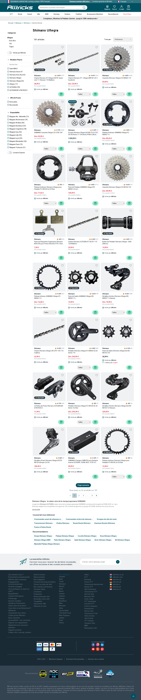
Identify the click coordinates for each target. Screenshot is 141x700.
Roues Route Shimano (82, 523)
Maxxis (61, 586)
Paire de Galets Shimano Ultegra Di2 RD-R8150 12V (116, 352)
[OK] (118, 562)
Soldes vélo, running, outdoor (19, 632)
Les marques (64, 574)
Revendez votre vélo (42, 599)
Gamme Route (37, 23)
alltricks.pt (117, 587)
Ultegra (10, 38)
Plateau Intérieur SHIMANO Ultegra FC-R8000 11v (47, 297)
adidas (61, 618)
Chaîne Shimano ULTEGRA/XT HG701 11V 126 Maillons (82, 243)
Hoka (61, 608)
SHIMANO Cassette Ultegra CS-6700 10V (48, 132)
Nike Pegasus (64, 615)
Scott (61, 620)
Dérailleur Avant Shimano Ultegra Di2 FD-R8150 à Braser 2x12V (48, 461)
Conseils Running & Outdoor (45, 582)
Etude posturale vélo (42, 596)
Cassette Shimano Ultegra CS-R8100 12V (116, 187)
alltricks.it (116, 584)
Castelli (62, 577)
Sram (61, 589)
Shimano (27, 23)
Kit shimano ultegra (122, 540)
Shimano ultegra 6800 (42, 540)
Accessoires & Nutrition (95, 14)
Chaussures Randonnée (93, 584)
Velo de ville (89, 594)
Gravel (29, 14)
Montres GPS (89, 596)
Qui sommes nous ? (15, 575)
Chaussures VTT (90, 592)
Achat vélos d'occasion (17, 606)
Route (20, 14)
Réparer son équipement (17, 623)
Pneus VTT (88, 582)
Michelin (62, 606)
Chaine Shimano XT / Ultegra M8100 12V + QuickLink (83, 79)
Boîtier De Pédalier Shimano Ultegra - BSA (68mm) (116, 243)
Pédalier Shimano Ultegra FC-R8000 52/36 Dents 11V (83, 352)
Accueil (10, 23)
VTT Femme (89, 621)
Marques (18, 23)
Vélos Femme (89, 616)
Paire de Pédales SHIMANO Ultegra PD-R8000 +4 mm (81, 188)
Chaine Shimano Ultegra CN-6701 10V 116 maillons (48, 352)
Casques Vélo (89, 623)
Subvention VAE (40, 604)
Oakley (61, 598)
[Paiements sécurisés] (49, 647)
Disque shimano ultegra (43, 536)
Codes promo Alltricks (16, 615)
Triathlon (79, 14)
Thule (61, 581)
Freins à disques (90, 606)
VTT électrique (90, 601)
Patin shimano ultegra (62, 540)
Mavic (61, 591)
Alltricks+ (12, 627)
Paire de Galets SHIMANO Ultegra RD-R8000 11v (81, 297)
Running (56, 14)
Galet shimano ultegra (82, 540)
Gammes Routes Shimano (104, 523)
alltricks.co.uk (118, 575)
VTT (11, 14)
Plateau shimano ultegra (65, 536)
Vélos (86, 575)
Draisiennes (89, 608)
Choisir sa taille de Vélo (43, 584)
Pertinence (119, 39)
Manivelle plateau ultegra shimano (47, 544)
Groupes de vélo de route (107, 519)
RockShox (63, 601)
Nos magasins (39, 579)
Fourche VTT (89, 604)
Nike (61, 603)
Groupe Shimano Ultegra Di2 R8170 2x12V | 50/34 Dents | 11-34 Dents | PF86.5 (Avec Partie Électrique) (83, 134)
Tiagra (11, 46)
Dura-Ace (12, 41)
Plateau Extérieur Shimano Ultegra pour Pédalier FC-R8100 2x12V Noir (48, 188)
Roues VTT (88, 587)
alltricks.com (117, 577)
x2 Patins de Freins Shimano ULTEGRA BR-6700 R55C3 (48, 407)
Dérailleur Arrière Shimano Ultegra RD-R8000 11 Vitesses (115, 297)
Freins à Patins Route (42, 527)
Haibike (62, 596)
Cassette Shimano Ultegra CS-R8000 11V (116, 78)
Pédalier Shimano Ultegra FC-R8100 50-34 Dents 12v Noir (82, 407)
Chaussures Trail (90, 613)
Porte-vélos (88, 599)
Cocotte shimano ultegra (87, 536)
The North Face (65, 613)
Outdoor (67, 14)
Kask (61, 579)
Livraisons (38, 592)
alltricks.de (117, 582)
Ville (38, 14)
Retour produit (39, 577)
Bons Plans (127, 14)
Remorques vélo (90, 628)
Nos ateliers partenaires (43, 587)
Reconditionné (113, 14)
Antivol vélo (88, 611)
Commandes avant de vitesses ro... (48, 519)
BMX (46, 14)
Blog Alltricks (13, 594)
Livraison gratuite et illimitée (91, 1)
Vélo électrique (90, 589)
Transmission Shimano (43, 523)
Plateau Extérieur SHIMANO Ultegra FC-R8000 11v (116, 133)
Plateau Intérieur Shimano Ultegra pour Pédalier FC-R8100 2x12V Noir (115, 461)
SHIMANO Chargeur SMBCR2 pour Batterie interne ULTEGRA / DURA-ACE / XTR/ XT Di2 (83, 461)
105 (10, 44)
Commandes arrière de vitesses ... (79, 519)
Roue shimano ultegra (108, 536)
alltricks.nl (117, 589)
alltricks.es (117, 579)
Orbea (61, 623)
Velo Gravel (88, 618)
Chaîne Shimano (62, 523)
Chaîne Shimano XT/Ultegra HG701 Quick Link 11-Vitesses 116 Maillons (48, 79)
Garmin (62, 594)
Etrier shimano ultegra (103, 540)
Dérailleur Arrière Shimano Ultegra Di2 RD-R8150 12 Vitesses (117, 407)
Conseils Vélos (39, 589)
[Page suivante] (96, 495)
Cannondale (64, 610)
